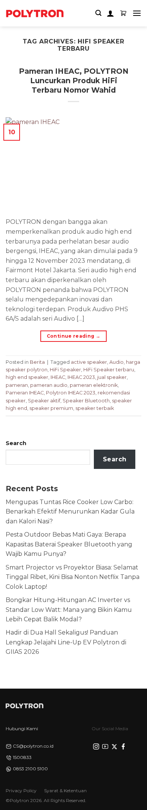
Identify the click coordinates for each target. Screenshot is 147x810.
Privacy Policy (21, 790)
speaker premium (51, 408)
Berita (37, 362)
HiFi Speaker (65, 369)
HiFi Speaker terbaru (108, 369)
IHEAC (58, 377)
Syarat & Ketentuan (65, 790)
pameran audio (48, 385)
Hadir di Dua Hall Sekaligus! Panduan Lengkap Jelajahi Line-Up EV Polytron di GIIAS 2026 (66, 642)
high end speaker (27, 377)
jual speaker (112, 377)
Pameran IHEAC (25, 393)
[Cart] (123, 13)
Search (16, 443)
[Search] (98, 13)
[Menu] (136, 13)
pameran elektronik (94, 385)
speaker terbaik (94, 408)
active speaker (89, 362)
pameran (17, 385)
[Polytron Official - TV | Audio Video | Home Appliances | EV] (35, 13)
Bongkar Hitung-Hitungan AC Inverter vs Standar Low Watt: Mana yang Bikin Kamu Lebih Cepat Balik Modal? (69, 609)
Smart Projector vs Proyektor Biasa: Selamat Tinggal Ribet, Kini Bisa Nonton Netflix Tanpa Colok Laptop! (72, 577)
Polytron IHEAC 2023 (70, 393)
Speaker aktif (44, 400)
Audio (116, 362)
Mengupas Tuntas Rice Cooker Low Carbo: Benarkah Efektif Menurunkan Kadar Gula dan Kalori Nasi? (70, 511)
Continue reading (74, 336)
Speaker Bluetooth (86, 400)
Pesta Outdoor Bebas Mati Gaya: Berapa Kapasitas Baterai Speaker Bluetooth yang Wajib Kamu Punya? (69, 544)
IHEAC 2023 (81, 377)
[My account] (110, 13)
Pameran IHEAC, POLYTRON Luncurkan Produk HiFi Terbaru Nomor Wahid (74, 81)
